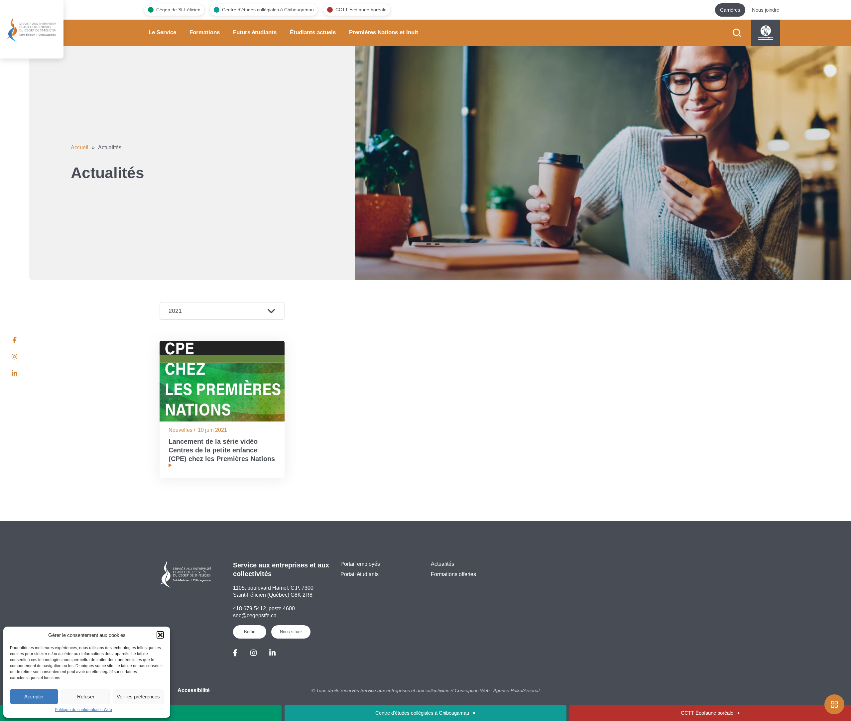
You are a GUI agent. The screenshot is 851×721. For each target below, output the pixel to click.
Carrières (730, 10)
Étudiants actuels (313, 32)
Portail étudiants (359, 574)
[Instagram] (253, 653)
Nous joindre (765, 10)
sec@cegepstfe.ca (255, 615)
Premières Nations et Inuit (383, 32)
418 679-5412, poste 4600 (264, 608)
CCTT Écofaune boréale (707, 713)
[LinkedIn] (272, 653)
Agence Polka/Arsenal (516, 690)
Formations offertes (453, 574)
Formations (204, 32)
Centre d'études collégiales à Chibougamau (422, 713)
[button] (160, 635)
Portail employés (360, 564)
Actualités (442, 564)
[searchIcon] (736, 33)
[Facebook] (235, 653)
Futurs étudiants (255, 32)
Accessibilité (194, 690)
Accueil (79, 147)
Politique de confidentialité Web (83, 709)
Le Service (162, 32)
